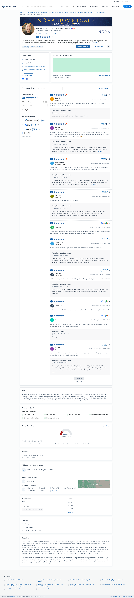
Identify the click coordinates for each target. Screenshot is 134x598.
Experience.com (14, 596)
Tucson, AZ (42, 490)
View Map (94, 484)
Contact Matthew (82, 46)
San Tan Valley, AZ (70, 488)
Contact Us (127, 1)
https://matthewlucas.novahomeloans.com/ (35, 66)
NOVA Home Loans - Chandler (95, 12)
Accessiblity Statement (125, 596)
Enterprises (94, 6)
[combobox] (42, 6)
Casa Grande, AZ (32, 490)
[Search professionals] (74, 6)
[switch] (45, 102)
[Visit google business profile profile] (27, 79)
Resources (115, 6)
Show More (96, 42)
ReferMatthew (98, 46)
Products (105, 6)
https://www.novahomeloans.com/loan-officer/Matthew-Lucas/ (35, 70)
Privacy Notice (113, 596)
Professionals (81, 6)
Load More (79, 379)
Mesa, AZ (42, 488)
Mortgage (44, 12)
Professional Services (32, 12)
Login (117, 1)
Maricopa (81, 12)
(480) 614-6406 (30, 59)
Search (22, 12)
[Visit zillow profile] (23, 79)
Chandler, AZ (31, 481)
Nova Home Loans (70, 12)
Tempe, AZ (55, 488)
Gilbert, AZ (28, 63)
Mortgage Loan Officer (56, 12)
